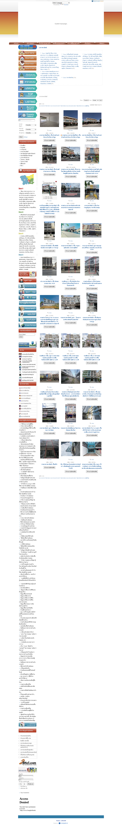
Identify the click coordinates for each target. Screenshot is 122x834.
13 (53, 106)
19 (63, 106)
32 (84, 106)
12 (51, 106)
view (49, 130)
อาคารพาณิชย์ (43, 47)
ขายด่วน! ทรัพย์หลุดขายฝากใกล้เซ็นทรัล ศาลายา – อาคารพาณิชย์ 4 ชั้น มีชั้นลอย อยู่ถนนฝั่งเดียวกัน (70, 394)
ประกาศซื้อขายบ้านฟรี (73, 43)
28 (77, 106)
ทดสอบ (111, 43)
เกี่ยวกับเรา (88, 43)
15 (56, 106)
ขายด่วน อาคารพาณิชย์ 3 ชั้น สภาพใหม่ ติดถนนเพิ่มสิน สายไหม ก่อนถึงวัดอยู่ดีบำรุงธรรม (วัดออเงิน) (70, 171)
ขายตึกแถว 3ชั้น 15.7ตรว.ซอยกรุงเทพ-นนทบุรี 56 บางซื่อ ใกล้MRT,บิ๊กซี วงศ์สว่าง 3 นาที (92, 357)
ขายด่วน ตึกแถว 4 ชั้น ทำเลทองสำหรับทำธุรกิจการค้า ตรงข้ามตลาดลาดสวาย (92, 283)
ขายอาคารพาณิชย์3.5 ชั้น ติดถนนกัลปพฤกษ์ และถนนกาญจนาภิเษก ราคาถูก (92, 319)
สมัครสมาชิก (24, 788)
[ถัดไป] (87, 106)
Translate (66, 4)
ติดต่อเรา (102, 43)
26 (74, 106)
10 (48, 106)
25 (72, 106)
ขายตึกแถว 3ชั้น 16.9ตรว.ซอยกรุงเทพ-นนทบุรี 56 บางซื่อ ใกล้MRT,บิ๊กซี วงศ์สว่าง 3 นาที (71, 357)
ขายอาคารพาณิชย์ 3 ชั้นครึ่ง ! (49, 464)
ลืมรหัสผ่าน (23, 786)
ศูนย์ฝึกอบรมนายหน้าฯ (59, 43)
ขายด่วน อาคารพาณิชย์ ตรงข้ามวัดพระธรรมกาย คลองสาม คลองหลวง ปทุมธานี (70, 207)
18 (61, 106)
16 (58, 106)
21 (66, 106)
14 (54, 106)
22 (67, 106)
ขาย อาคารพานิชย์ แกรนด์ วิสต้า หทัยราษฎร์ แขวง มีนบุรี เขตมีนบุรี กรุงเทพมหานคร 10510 (92, 171)
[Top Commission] (27, 95)
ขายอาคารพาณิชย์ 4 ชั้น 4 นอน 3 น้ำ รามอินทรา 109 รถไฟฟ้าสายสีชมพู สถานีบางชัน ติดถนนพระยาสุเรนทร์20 (92, 466)
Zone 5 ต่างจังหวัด (68, 77)
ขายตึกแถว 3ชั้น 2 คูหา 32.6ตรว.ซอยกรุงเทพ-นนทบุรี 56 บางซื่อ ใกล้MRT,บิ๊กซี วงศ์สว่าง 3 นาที (49, 357)
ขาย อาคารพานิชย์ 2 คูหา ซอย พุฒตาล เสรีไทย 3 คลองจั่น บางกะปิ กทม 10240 (92, 247)
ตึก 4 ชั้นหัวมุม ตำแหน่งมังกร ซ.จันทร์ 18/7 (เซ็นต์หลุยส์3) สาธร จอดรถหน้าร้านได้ (71, 466)
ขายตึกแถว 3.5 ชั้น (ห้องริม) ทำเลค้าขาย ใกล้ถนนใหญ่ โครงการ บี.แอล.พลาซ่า (70, 283)
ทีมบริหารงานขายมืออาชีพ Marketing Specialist (45, 44)
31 (82, 106)
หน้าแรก (16, 43)
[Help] (25, 137)
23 (69, 106)
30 (80, 106)
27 (76, 106)
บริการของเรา (30, 43)
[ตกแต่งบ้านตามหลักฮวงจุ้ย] (27, 724)
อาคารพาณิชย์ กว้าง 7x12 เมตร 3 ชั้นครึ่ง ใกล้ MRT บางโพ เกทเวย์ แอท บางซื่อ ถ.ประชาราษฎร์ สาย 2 (92, 430)
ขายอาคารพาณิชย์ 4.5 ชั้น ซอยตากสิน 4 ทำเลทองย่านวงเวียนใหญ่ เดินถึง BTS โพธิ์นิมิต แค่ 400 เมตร (92, 394)
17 (59, 106)
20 (64, 106)
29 (79, 106)
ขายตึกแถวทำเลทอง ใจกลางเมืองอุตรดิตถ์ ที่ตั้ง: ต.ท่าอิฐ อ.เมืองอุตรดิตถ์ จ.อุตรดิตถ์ (49, 394)
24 (71, 106)
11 (50, 106)
